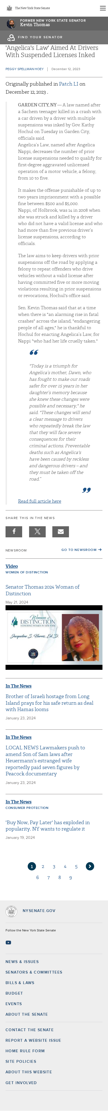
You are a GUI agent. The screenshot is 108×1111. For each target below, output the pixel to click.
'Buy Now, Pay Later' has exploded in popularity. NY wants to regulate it (48, 825)
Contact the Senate (30, 1030)
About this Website (29, 1072)
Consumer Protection (27, 808)
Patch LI (69, 84)
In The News (19, 686)
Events (14, 1004)
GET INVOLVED (21, 1083)
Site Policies (21, 1062)
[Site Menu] (102, 8)
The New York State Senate (32, 8)
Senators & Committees (34, 972)
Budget (14, 993)
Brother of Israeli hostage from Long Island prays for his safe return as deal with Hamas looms (49, 703)
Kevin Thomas (35, 24)
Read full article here (39, 501)
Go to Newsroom (79, 550)
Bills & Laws (20, 983)
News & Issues (22, 962)
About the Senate (27, 1014)
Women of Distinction (27, 572)
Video (12, 566)
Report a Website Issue (33, 1041)
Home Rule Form (25, 1051)
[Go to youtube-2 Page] (9, 942)
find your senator (40, 37)
